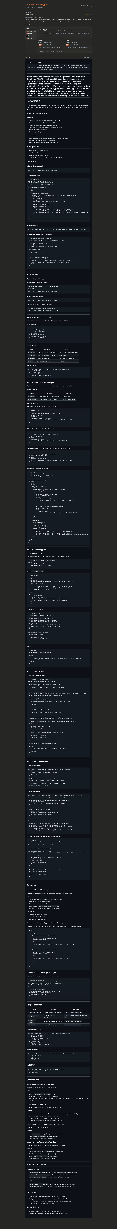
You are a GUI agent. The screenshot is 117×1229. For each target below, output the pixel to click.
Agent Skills (28, 12)
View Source (86, 57)
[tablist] (31, 33)
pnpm (47, 44)
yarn (50, 44)
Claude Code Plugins (36, 4)
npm (40, 44)
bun (43, 44)
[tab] (31, 29)
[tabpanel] (65, 38)
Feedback (83, 5)
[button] (51, 47)
